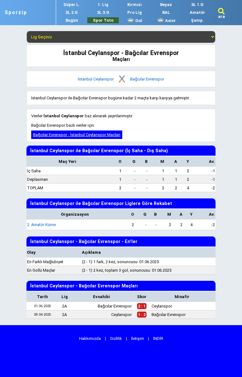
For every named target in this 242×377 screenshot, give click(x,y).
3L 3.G (103, 12)
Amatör (197, 12)
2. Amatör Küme (41, 224)
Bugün (72, 20)
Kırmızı (134, 4)
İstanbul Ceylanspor (96, 79)
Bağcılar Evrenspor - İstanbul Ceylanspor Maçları (76, 134)
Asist (170, 20)
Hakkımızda (90, 338)
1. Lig (103, 4)
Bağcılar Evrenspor (147, 79)
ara (221, 16)
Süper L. (71, 4)
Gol (138, 20)
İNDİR (158, 338)
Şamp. (197, 20)
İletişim (137, 338)
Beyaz (166, 4)
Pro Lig (134, 12)
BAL (166, 12)
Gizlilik (116, 338)
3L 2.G (72, 12)
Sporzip (16, 12)
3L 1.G (197, 4)
